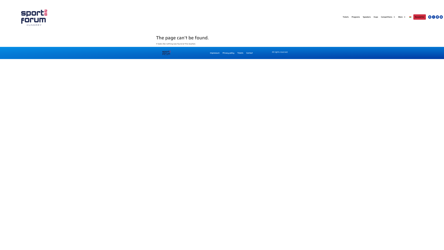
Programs (356, 17)
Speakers (367, 17)
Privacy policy (228, 53)
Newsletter (419, 17)
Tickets (346, 17)
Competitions (386, 17)
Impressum (215, 53)
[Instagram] (433, 17)
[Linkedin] (437, 17)
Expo (376, 17)
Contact (249, 53)
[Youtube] (441, 17)
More (400, 17)
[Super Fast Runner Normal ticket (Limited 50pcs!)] (429, 17)
